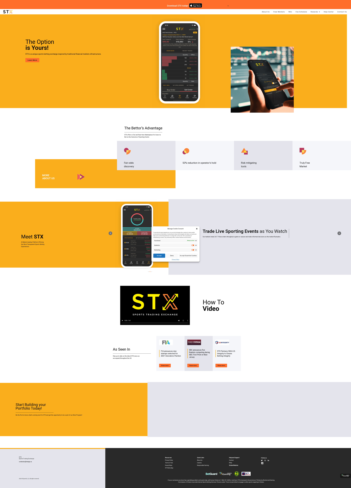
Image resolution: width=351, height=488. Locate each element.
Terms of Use (169, 462)
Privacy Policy (175, 259)
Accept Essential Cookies (188, 255)
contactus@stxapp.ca (25, 461)
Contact (231, 460)
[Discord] (262, 463)
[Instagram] (265, 460)
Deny (172, 255)
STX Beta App (169, 468)
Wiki (290, 12)
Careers (199, 462)
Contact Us (342, 12)
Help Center (329, 12)
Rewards (314, 12)
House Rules (168, 465)
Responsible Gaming (203, 465)
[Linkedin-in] (268, 460)
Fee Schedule (301, 12)
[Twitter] (262, 460)
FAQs (230, 462)
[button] (197, 229)
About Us (266, 12)
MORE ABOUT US (48, 177)
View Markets (279, 12)
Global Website (233, 465)
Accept (159, 255)
